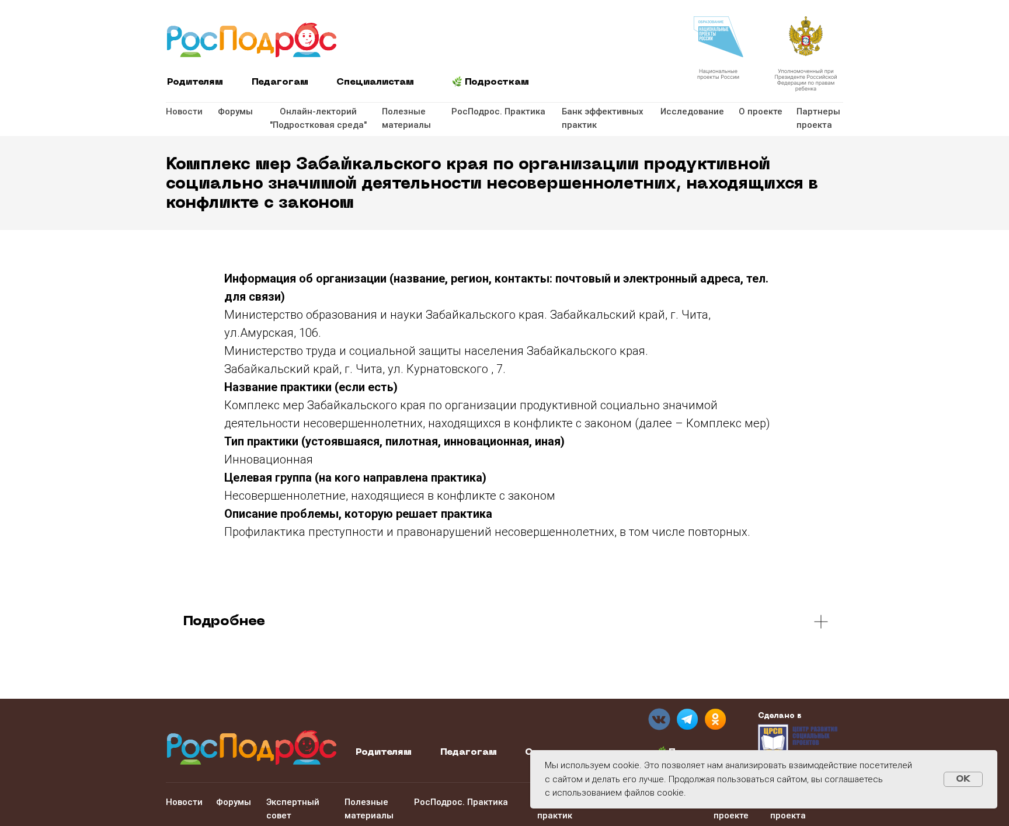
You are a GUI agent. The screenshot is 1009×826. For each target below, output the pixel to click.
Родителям (195, 82)
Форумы (235, 111)
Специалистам (375, 82)
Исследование (692, 111)
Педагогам (280, 82)
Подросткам (497, 82)
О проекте (760, 111)
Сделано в (780, 716)
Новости (184, 111)
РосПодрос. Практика (498, 111)
